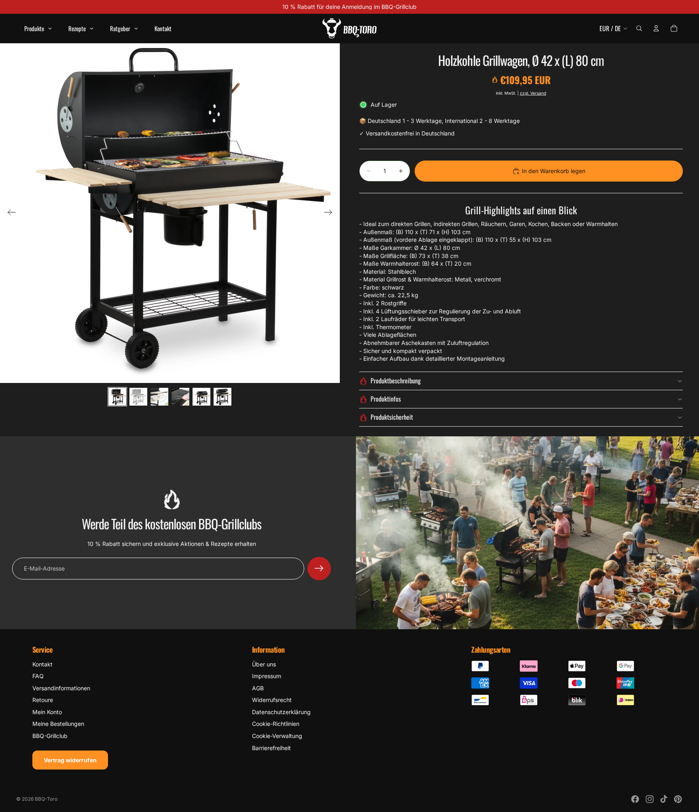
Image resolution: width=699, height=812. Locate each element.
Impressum (266, 675)
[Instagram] (650, 799)
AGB (258, 688)
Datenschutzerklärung (281, 711)
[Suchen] (639, 28)
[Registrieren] (319, 568)
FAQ (38, 675)
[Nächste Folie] (331, 213)
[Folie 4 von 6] (180, 397)
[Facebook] (635, 799)
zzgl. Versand (533, 93)
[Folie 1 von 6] (117, 397)
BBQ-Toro (46, 799)
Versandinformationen (61, 688)
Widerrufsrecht (272, 699)
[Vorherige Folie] (9, 213)
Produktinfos (386, 399)
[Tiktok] (664, 799)
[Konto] (656, 28)
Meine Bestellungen (58, 723)
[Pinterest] (678, 799)
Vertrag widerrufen (70, 760)
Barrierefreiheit (271, 747)
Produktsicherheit (392, 417)
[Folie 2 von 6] (138, 397)
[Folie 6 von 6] (222, 397)
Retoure (42, 699)
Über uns (264, 664)
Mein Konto (47, 711)
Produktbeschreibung (396, 380)
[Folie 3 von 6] (159, 397)
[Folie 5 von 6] (201, 397)
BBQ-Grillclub (50, 735)
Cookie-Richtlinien (275, 723)
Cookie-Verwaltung (277, 735)
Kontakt (42, 664)
